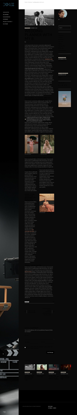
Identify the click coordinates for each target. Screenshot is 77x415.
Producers (60, 48)
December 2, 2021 (28, 373)
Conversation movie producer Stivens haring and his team (46, 312)
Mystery (60, 43)
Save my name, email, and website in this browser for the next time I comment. (39, 347)
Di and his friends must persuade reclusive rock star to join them (30, 378)
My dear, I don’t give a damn (64, 77)
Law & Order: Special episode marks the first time (65, 377)
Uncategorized (62, 50)
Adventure (61, 35)
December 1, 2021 (40, 373)
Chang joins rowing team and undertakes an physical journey (54, 377)
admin (28, 42)
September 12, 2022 (62, 59)
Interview (30, 2)
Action (60, 33)
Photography (61, 46)
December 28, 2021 (62, 74)
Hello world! (62, 61)
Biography (60, 39)
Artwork (60, 37)
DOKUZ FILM (28, 406)
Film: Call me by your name (31, 311)
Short (27, 301)
